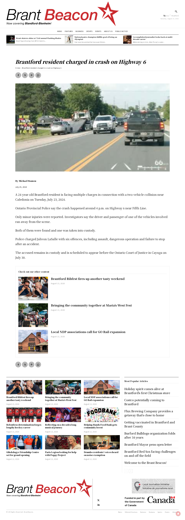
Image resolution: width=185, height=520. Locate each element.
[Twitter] (25, 75)
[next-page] (131, 471)
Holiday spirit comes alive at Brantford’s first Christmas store (147, 391)
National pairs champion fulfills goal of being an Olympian (96, 38)
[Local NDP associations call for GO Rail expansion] (33, 342)
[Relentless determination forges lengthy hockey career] (24, 415)
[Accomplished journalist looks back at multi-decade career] (127, 39)
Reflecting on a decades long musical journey (60, 426)
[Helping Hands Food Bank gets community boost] (102, 415)
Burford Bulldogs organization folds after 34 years (149, 435)
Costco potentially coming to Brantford (144, 402)
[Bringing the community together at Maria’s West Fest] (33, 315)
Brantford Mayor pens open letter (148, 444)
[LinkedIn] (98, 505)
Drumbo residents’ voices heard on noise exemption (101, 453)
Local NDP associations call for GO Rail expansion (88, 332)
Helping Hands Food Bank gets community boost (100, 426)
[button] (176, 11)
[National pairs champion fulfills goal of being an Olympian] (69, 39)
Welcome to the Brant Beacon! (145, 463)
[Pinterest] (31, 75)
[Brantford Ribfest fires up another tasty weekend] (33, 288)
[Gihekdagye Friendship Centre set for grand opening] (24, 442)
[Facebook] (18, 75)
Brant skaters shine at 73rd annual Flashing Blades (38, 38)
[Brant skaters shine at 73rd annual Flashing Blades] (10, 39)
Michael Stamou (27, 180)
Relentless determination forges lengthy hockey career (23, 426)
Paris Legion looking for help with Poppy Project (60, 453)
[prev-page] (126, 471)
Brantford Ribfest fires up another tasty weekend (88, 279)
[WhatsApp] (38, 75)
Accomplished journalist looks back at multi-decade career (153, 38)
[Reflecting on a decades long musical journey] (63, 415)
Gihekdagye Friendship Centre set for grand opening (22, 453)
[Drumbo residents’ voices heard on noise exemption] (102, 442)
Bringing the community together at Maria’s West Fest (91, 305)
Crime (17, 68)
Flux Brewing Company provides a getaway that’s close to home (148, 413)
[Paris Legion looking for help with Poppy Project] (63, 442)
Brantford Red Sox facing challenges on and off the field (150, 453)
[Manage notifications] (178, 513)
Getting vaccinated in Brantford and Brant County (149, 424)
